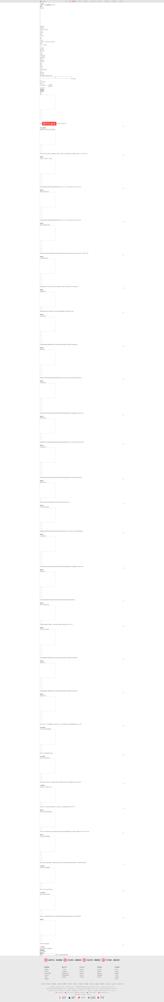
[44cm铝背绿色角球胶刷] (41, 342)
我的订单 (80, 1)
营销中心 (70, 984)
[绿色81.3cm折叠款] (41, 778)
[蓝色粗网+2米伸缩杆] (41, 336)
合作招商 (59, 984)
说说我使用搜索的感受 (63, 954)
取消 (43, 49)
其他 (41, 71)
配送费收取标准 (65, 975)
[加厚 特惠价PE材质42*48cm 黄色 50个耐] (41, 591)
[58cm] (41, 751)
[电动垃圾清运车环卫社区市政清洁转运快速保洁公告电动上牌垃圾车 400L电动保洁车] (47, 266)
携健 (41, 43)
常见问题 (46, 975)
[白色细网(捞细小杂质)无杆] (41, 653)
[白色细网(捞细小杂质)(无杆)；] (41, 400)
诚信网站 (82, 997)
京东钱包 (83, 994)
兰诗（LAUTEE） (44, 45)
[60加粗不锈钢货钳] (41, 856)
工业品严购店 (43, 316)
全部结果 (42, 3)
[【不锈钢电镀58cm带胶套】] (41, 722)
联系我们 (48, 984)
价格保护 (99, 971)
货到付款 (50, 86)
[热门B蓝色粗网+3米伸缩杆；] (41, 467)
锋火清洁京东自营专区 (45, 758)
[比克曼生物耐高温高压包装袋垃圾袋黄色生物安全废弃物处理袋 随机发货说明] (47, 579)
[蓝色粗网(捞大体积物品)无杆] (41, 651)
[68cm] (41, 747)
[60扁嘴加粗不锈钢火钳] (41, 858)
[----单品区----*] (41, 340)
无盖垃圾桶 (42, 57)
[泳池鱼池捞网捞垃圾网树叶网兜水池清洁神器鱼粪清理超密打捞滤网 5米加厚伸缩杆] (47, 324)
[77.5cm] (41, 147)
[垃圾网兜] (41, 941)
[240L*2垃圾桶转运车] (41, 284)
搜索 (57, 954)
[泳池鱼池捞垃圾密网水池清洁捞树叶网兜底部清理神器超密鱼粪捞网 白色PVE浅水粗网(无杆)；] (47, 455)
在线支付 (82, 971)
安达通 (41, 32)
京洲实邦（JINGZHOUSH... (46, 787)
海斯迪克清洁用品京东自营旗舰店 (47, 129)
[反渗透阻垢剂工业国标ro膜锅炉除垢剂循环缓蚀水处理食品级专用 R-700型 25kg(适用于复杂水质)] (47, 426)
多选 (43, 51)
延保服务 (117, 973)
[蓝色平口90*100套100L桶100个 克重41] (41, 247)
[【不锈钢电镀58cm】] (41, 720)
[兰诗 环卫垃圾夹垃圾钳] (47, 875)
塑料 (41, 65)
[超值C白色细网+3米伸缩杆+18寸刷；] (41, 404)
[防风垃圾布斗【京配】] (41, 114)
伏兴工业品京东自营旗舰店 (46, 948)
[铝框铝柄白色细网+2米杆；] (41, 562)
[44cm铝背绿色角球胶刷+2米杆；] (41, 409)
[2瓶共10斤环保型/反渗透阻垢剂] (41, 527)
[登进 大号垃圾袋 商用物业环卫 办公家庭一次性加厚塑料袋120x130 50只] (47, 795)
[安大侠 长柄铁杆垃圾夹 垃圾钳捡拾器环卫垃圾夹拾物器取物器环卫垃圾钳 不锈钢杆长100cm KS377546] (47, 819)
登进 (41, 34)
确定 (41, 49)
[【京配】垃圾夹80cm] (47, 102)
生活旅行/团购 (47, 973)
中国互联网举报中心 (91, 997)
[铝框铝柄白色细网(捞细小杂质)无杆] (41, 338)
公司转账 (82, 977)
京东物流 (50, 85)
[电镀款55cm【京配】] (41, 116)
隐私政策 (102, 984)
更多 (41, 51)
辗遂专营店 (42, 349)
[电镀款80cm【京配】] (41, 112)
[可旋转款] (41, 885)
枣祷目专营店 (43, 418)
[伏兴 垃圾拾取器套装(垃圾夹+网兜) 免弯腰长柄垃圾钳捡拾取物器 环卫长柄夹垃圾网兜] (47, 902)
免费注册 (74, 1)
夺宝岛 (116, 969)
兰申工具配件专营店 (44, 507)
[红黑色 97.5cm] (41, 120)
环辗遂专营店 (43, 291)
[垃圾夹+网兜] (41, 937)
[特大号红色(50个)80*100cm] (41, 176)
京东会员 (93, 1)
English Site (114, 984)
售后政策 (99, 969)
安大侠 (41, 31)
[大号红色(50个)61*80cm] (41, 182)
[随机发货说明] (41, 589)
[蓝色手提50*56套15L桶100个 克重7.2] (41, 243)
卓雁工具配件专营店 (44, 191)
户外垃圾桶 (42, 55)
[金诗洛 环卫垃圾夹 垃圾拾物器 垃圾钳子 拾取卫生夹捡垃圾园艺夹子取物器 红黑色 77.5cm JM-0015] (47, 137)
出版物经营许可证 (72, 988)
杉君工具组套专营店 (44, 604)
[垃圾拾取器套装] (41, 912)
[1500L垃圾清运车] (41, 278)
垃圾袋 (41, 54)
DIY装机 (117, 971)
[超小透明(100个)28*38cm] (41, 218)
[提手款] (41, 887)
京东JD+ (117, 979)
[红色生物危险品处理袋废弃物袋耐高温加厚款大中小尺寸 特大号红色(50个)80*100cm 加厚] (47, 166)
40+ (41, 865)
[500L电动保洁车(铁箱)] (41, 282)
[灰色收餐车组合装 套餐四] (41, 369)
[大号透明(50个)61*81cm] (41, 185)
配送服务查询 (65, 973)
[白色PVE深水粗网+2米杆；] (41, 469)
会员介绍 (46, 971)
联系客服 (46, 979)
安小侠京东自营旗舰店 (45, 836)
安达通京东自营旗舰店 (45, 867)
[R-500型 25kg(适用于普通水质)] (41, 438)
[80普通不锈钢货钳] (41, 854)
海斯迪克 (42, 26)
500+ (41, 727)
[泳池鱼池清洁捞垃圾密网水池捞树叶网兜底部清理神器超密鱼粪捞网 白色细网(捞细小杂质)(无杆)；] (47, 390)
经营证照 (89, 990)
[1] (41, 471)
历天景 (41, 40)
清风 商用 (42, 28)
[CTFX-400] (41, 622)
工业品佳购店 (43, 382)
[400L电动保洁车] (41, 276)
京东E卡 (117, 975)
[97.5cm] (41, 149)
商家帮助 (65, 984)
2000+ (41, 128)
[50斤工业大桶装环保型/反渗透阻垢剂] (41, 529)
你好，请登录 (68, 1)
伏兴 (41, 38)
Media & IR (120, 984)
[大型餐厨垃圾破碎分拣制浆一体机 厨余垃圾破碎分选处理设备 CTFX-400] (47, 612)
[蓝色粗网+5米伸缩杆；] (41, 402)
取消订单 (99, 977)
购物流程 (46, 969)
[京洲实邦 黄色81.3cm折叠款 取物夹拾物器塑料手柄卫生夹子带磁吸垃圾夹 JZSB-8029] (47, 766)
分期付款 (82, 973)
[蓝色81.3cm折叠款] (41, 780)
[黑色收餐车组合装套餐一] (41, 367)
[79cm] (41, 749)
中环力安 (42, 35)
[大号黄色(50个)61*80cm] (41, 180)
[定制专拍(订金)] (41, 440)
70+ (41, 947)
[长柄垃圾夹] (41, 914)
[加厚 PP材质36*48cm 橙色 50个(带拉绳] (41, 595)
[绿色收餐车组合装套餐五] (41, 373)
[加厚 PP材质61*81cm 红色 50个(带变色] (41, 593)
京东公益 (108, 984)
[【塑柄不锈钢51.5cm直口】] (41, 716)
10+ (41, 785)
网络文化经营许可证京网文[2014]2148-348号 (87, 988)
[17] (41, 558)
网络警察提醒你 (72, 997)
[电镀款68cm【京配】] (41, 118)
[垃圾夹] (41, 939)
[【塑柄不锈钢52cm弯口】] (41, 718)
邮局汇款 (82, 975)
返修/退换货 (100, 975)
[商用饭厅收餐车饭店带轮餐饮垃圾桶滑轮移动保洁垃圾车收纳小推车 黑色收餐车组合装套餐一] (47, 357)
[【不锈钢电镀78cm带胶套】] (41, 713)
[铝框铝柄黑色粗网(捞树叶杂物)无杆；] (41, 411)
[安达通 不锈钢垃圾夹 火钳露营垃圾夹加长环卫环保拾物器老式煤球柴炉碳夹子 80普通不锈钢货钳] (47, 844)
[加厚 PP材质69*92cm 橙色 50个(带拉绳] (41, 597)
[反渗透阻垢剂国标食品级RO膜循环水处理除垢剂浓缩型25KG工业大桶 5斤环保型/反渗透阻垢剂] (47, 515)
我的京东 (86, 1)
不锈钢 (41, 66)
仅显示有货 (42, 88)
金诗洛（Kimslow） (44, 29)
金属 (41, 68)
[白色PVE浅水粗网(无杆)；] (41, 465)
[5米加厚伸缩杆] (41, 334)
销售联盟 (86, 984)
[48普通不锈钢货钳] (41, 860)
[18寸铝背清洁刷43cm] (41, 649)
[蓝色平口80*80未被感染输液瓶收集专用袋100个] (41, 251)
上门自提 (64, 969)
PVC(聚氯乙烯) (43, 69)
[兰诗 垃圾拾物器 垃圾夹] (47, 737)
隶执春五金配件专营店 (45, 225)
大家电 (45, 977)
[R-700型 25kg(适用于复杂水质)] (41, 436)
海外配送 (64, 977)
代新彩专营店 (43, 695)
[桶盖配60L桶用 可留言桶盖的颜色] (41, 371)
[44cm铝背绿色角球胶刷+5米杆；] (41, 473)
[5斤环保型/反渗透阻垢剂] (41, 525)
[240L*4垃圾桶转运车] (41, 280)
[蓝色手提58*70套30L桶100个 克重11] (41, 245)
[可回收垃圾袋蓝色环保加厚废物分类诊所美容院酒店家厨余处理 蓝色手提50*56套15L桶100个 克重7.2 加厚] (47, 233)
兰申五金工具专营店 (44, 629)
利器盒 (41, 58)
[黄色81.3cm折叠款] (41, 776)
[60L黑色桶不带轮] (41, 375)
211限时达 (64, 971)
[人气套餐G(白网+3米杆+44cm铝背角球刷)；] (41, 407)
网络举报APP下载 (101, 997)
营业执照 (113, 990)
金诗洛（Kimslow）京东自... (46, 158)
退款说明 (99, 973)
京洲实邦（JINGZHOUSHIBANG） (48, 41)
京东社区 (92, 984)
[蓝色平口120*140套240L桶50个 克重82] (41, 249)
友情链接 (81, 984)
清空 (72, 78)
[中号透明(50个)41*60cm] (41, 178)
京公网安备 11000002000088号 (56, 986)
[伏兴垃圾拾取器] (47, 927)
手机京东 (121, 1)
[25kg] (41, 309)
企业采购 (99, 1)
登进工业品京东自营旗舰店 (46, 811)
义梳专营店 (42, 662)
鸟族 (41, 37)
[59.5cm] (41, 151)
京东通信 (117, 977)
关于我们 (43, 984)
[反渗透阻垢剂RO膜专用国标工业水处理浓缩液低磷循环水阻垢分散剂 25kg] (47, 299)
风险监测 (97, 984)
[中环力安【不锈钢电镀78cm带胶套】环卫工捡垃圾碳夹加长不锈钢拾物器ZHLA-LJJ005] (47, 703)
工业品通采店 (43, 447)
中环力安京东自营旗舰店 (45, 729)
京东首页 (44, 1)
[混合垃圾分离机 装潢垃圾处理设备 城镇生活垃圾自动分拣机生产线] (47, 490)
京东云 (88, 994)
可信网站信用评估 (63, 997)
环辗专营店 (42, 571)
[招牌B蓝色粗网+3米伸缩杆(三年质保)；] (41, 556)
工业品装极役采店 (44, 258)
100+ (41, 892)
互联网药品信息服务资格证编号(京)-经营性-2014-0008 (87, 986)
